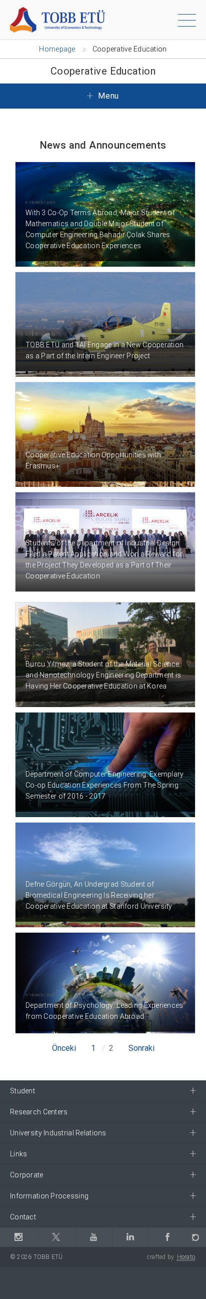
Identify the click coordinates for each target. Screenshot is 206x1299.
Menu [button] (107, 96)
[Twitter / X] (56, 1237)
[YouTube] (93, 1237)
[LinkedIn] (130, 1237)
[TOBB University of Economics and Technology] (57, 19)
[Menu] (187, 22)
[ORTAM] (196, 1237)
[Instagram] (19, 1237)
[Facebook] (167, 1237)
